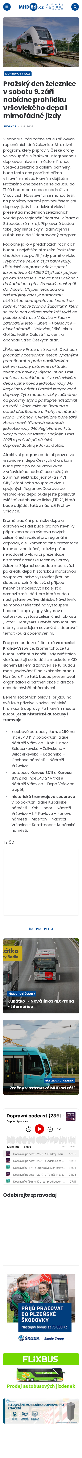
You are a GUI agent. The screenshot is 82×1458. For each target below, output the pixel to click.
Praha (48, 929)
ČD (31, 929)
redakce (10, 126)
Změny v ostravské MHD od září (42, 1088)
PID (38, 929)
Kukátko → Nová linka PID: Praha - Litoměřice (40, 1003)
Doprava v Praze (17, 73)
